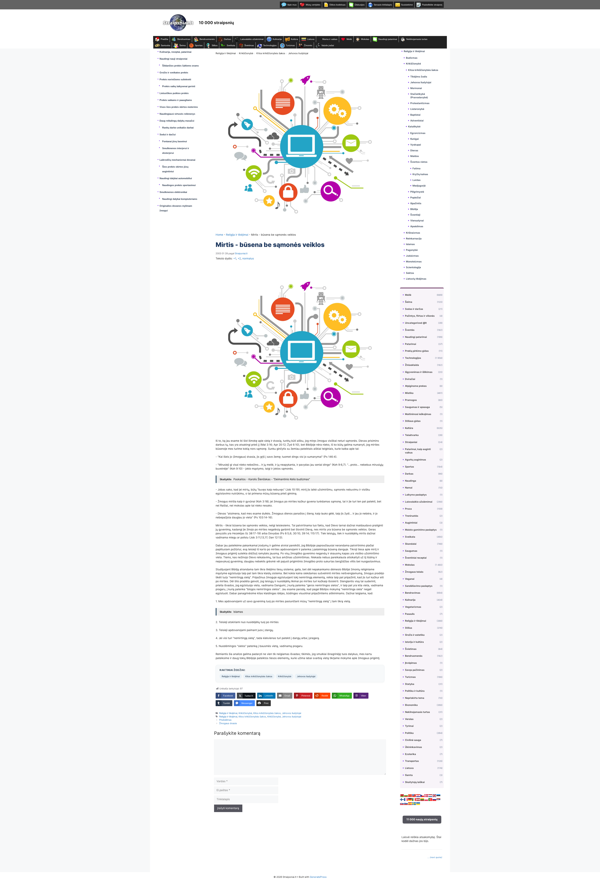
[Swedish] (414, 803)
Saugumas (411, 550)
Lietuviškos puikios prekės (174, 93)
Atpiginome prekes (416, 385)
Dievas (414, 150)
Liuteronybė (417, 108)
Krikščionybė (246, 53)
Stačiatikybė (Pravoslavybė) (419, 95)
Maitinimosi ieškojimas (418, 414)
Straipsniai (411, 442)
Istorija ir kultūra (414, 641)
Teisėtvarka (412, 435)
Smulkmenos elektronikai (173, 192)
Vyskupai (415, 144)
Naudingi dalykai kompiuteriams (179, 199)
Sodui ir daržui (168, 134)
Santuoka (165, 45)
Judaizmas (412, 255)
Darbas (227, 39)
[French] (406, 799)
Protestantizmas (419, 103)
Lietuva (310, 39)
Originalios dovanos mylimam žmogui (176, 208)
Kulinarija (277, 39)
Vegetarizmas (413, 606)
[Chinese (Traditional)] (414, 795)
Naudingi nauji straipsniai (173, 58)
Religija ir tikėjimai (226, 53)
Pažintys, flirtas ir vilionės (420, 315)
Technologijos (270, 45)
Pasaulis (410, 613)
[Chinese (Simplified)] (410, 795)
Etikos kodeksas (337, 4)
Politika (409, 732)
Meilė (349, 39)
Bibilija (414, 209)
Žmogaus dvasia (228, 723)
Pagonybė (412, 249)
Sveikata (231, 45)
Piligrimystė (417, 191)
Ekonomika (411, 704)
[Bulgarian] (406, 795)
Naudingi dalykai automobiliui (176, 178)
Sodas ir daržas (414, 308)
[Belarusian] (402, 795)
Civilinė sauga (413, 740)
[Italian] (414, 799)
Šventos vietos (418, 161)
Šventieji (415, 214)
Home (219, 234)
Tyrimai (409, 725)
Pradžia (164, 39)
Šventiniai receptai (416, 557)
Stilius (215, 45)
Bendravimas (183, 39)
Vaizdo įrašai (327, 45)
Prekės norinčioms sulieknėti (175, 79)
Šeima (182, 45)
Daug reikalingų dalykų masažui (177, 120)
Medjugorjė (419, 185)
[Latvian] (418, 799)
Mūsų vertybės (313, 4)
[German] (410, 799)
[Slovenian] (406, 803)
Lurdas (416, 180)
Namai (408, 487)
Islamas (410, 244)
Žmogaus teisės (414, 571)
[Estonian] (439, 795)
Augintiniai (411, 522)
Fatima (416, 168)
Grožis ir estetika (415, 634)
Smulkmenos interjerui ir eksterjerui (175, 150)
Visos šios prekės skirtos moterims (179, 107)
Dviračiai (410, 379)
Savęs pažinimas (414, 669)
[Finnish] (402, 799)
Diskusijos (360, 4)
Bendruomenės (207, 39)
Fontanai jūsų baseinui (174, 141)
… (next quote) (435, 857)
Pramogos (411, 400)
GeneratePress (318, 876)
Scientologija (413, 267)
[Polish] (426, 799)
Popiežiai (415, 197)
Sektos (410, 272)
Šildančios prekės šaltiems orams (180, 65)
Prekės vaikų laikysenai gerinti (178, 86)
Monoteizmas (414, 261)
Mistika (409, 392)
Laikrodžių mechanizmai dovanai (177, 160)
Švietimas (249, 45)
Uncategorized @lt (416, 322)
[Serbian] (439, 799)
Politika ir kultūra (415, 690)
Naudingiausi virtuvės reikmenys (177, 113)
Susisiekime (407, 4)
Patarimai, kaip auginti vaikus (418, 451)
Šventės (409, 329)
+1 (234, 258)
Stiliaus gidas (412, 420)
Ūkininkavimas (413, 747)
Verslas (409, 719)
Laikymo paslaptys (416, 494)
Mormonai (416, 88)
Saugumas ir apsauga (417, 407)
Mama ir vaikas (329, 39)
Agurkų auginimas (415, 459)
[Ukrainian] (418, 803)
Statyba (409, 684)
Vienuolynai (417, 220)
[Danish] (426, 795)
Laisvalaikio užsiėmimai (251, 39)
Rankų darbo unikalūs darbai (178, 127)
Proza (408, 508)
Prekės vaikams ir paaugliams (176, 100)
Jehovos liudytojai (298, 53)
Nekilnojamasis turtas (416, 39)
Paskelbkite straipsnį (432, 4)
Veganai (409, 578)
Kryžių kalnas (420, 174)
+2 (239, 258)
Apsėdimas (416, 226)
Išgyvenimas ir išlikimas (418, 372)
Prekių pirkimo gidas (417, 350)
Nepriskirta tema (414, 697)
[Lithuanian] (422, 799)
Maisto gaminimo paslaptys (421, 529)
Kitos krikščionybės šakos (270, 53)
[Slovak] (402, 803)
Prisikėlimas (225, 719)
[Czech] (422, 795)
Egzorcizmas (417, 133)
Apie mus (292, 4)
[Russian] (434, 799)
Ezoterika (410, 754)
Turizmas (290, 45)
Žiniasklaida (412, 364)
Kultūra (294, 39)
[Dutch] (430, 795)
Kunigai (414, 138)
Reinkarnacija (414, 238)
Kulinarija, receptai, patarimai (175, 52)
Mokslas (365, 39)
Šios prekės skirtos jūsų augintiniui (175, 169)
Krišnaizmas (413, 232)
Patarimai (410, 344)
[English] (434, 795)
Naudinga (410, 480)
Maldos (414, 156)
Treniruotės (411, 515)
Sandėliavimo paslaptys (418, 585)
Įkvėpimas (411, 662)
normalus (248, 258)
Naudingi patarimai (387, 39)
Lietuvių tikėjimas (416, 278)
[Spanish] (410, 803)
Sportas (198, 45)
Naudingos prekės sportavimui (179, 185)
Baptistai (415, 114)
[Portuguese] (430, 799)
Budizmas (411, 57)
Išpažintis (415, 203)
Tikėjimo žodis (418, 76)
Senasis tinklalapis (383, 4)
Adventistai (417, 120)
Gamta (409, 775)
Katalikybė (414, 126)
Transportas (412, 760)
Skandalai (410, 543)
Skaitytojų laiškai (415, 782)
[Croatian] (418, 795)
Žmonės (308, 45)
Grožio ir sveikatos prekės (174, 72)
